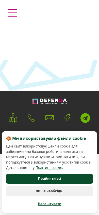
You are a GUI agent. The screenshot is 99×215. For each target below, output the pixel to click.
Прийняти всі (49, 178)
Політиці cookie (49, 167)
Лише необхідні (49, 191)
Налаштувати (49, 203)
